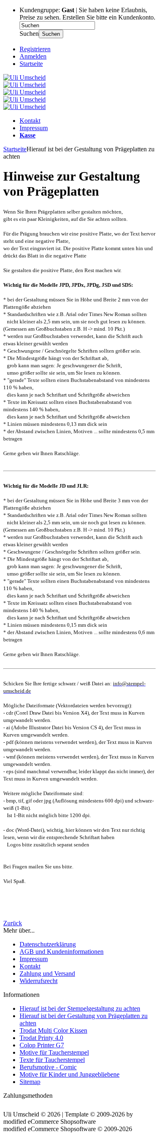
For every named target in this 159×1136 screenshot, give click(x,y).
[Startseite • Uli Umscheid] (24, 77)
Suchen (51, 34)
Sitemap (30, 1081)
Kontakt (30, 120)
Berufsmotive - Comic (48, 1067)
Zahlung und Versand (47, 973)
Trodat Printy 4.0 (41, 1037)
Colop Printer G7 (42, 1045)
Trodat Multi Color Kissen (53, 1030)
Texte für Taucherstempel (52, 1059)
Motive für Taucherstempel (54, 1052)
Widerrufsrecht (38, 980)
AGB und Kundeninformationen (62, 951)
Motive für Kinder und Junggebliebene (69, 1074)
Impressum (34, 127)
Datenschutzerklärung (48, 944)
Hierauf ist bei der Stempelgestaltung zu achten (80, 1008)
